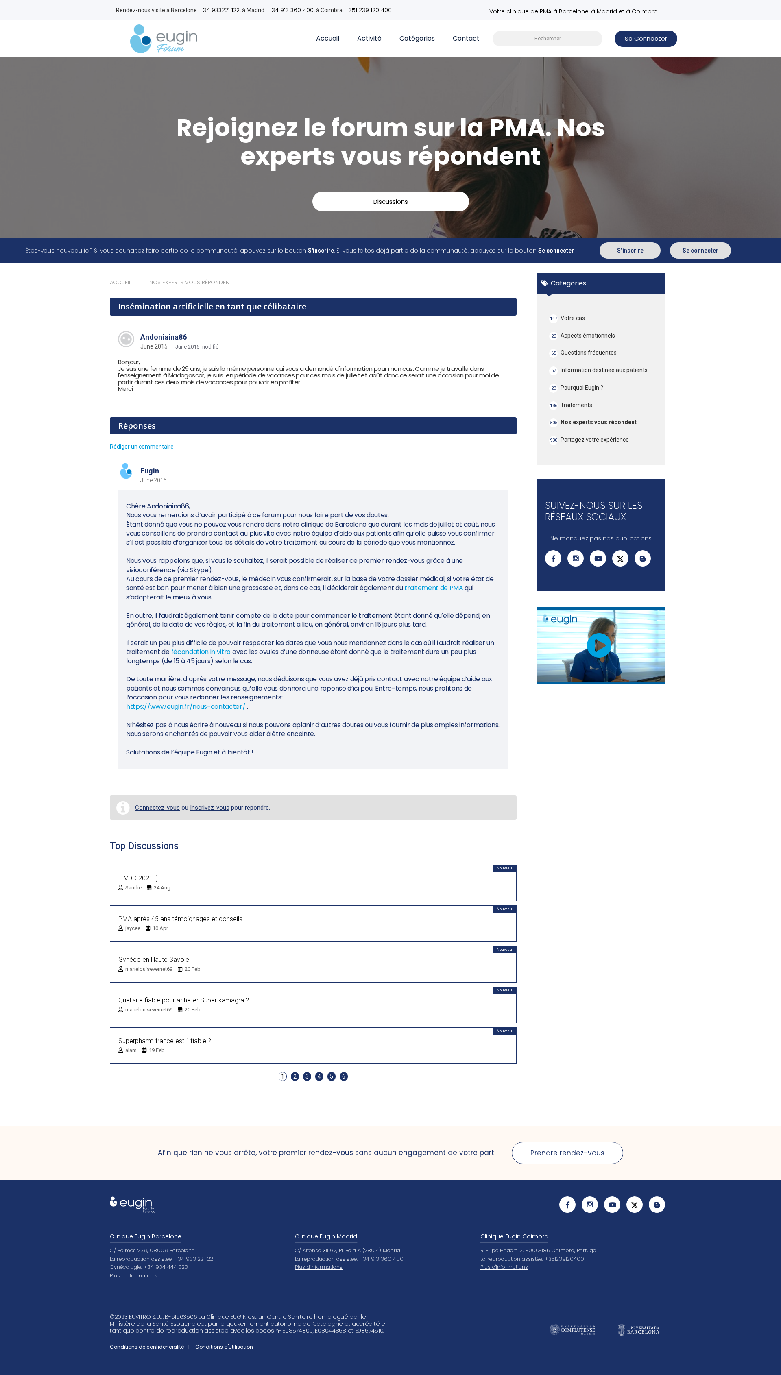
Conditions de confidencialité (147, 1346)
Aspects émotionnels (583, 335)
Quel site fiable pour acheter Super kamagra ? (183, 1000)
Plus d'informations (133, 1275)
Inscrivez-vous (209, 807)
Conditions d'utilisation (224, 1346)
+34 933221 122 (219, 10)
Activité (369, 38)
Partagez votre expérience (589, 439)
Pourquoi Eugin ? (577, 387)
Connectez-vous (157, 807)
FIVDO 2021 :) (138, 878)
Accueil (327, 38)
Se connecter (700, 250)
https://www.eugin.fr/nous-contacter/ (185, 706)
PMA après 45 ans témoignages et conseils (180, 919)
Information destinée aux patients (599, 370)
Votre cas (567, 318)
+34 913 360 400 (291, 10)
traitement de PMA (433, 588)
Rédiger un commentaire (142, 446)
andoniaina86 (163, 337)
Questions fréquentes (584, 352)
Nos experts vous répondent (593, 422)
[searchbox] (547, 39)
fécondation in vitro (201, 651)
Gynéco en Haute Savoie (153, 959)
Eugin (149, 470)
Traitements (571, 405)
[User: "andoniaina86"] (126, 339)
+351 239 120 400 (368, 10)
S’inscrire (630, 250)
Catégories (417, 38)
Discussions (390, 201)
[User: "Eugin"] (126, 471)
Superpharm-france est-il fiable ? (164, 1041)
